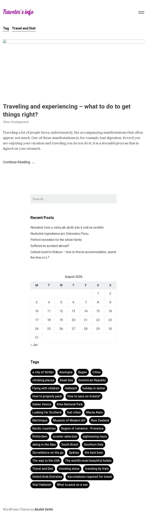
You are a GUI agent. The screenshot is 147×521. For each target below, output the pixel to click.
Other (6, 122)
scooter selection (65, 436)
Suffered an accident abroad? (49, 246)
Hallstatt (71, 388)
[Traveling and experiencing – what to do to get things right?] (73, 66)
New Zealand (100, 420)
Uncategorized (20, 122)
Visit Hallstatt (41, 485)
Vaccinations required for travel (89, 476)
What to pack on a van (72, 485)
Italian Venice (41, 404)
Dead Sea (66, 380)
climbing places (43, 380)
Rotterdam (39, 436)
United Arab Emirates (47, 476)
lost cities (74, 412)
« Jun (34, 345)
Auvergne (66, 372)
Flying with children (45, 388)
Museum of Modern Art (69, 420)
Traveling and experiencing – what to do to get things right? (67, 110)
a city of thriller (43, 372)
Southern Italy (93, 444)
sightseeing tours (95, 436)
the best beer (94, 452)
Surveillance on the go (47, 452)
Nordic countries (44, 428)
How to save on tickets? (83, 396)
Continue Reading (19, 162)
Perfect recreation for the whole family (56, 240)
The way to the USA (46, 460)
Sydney (74, 452)
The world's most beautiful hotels (88, 460)
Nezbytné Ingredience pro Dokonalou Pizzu (59, 233)
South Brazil (69, 444)
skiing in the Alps (44, 444)
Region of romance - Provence (82, 428)
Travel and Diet (42, 468)
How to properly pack (47, 396)
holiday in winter (93, 388)
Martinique (39, 420)
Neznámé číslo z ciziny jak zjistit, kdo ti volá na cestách (67, 227)
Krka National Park (70, 404)
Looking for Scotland (46, 412)
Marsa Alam (94, 412)
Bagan (82, 372)
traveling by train (97, 468)
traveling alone (69, 468)
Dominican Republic (92, 380)
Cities (96, 372)
